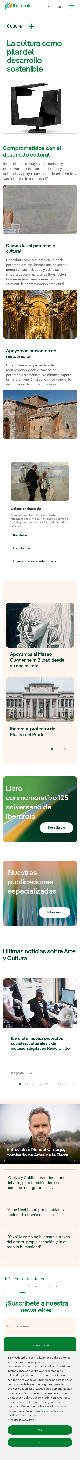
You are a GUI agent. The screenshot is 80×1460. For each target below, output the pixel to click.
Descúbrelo (56, 827)
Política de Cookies (51, 1411)
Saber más (54, 912)
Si (39, 1442)
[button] (20, 1084)
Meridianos (21, 548)
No (40, 1429)
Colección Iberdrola (26, 509)
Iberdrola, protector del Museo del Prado (33, 732)
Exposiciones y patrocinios (34, 561)
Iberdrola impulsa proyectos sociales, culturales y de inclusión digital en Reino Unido (40, 1043)
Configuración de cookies (22, 1415)
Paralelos (20, 535)
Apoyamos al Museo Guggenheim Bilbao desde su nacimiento (37, 660)
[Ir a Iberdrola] (19, 6)
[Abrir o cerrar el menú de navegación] (71, 7)
